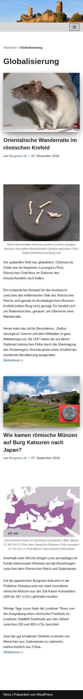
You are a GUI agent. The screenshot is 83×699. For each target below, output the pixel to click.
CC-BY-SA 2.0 (16, 548)
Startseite (10, 47)
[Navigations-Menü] (74, 27)
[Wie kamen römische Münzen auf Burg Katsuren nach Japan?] (41, 401)
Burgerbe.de (18, 156)
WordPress (45, 694)
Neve (7, 694)
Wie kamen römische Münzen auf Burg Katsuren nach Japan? (40, 442)
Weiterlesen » (13, 360)
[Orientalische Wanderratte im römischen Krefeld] (41, 102)
